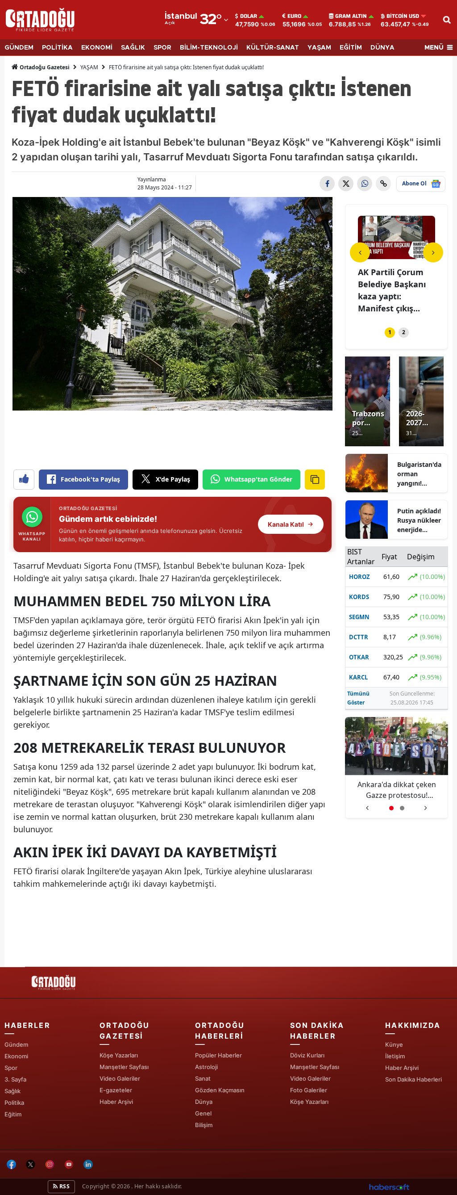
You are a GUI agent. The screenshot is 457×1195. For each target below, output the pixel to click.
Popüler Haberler (218, 1055)
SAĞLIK (133, 48)
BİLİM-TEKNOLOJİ (209, 48)
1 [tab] (389, 332)
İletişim (395, 1056)
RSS (64, 1186)
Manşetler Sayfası (124, 1067)
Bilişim (203, 1125)
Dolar (248, 16)
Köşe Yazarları (119, 1055)
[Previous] (360, 252)
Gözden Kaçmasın (220, 1090)
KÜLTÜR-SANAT (272, 48)
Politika (14, 1102)
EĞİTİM (351, 48)
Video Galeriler (120, 1078)
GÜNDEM (18, 48)
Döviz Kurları (307, 1055)
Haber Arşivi (116, 1102)
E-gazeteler (116, 1090)
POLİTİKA (57, 48)
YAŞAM (319, 48)
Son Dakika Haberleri (413, 1079)
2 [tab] (403, 332)
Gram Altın (351, 16)
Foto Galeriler (308, 1090)
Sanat (203, 1078)
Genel (203, 1113)
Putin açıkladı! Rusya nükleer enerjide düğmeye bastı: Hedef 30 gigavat (419, 520)
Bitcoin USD (402, 16)
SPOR (162, 48)
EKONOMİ (96, 48)
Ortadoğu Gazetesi (44, 67)
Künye (394, 1044)
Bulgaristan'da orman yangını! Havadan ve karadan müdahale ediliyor (419, 474)
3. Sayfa (15, 1079)
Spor (10, 1068)
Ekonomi (16, 1056)
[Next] (433, 252)
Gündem (16, 1044)
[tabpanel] (372, 266)
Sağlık (12, 1091)
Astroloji (206, 1067)
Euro (294, 16)
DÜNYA (382, 48)
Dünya (203, 1102)
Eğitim (12, 1114)
